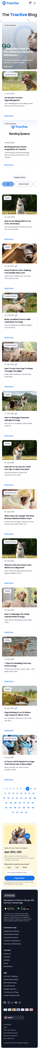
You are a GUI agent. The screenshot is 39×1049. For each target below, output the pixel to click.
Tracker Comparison (12, 941)
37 (19, 808)
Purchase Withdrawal (12, 944)
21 (13, 798)
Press (6, 963)
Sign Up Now (19, 878)
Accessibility (7, 1024)
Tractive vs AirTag (11, 992)
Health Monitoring (11, 979)
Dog (9, 867)
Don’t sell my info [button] (9, 1038)
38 (24, 808)
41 (13, 812)
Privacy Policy (19, 884)
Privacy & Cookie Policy (11, 1036)
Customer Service (11, 937)
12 (9, 793)
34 (6, 808)
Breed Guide (24, 184)
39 (28, 808)
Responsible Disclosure (11, 1033)
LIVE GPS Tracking (11, 976)
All (8, 184)
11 (5, 793)
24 (26, 798)
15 (21, 793)
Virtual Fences (9, 986)
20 (8, 798)
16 (25, 793)
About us (7, 954)
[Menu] (34, 3)
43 (21, 812)
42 (17, 812)
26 (35, 798)
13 (13, 793)
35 (11, 808)
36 (15, 808)
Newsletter (8, 966)
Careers (7, 957)
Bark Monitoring (10, 983)
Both (25, 867)
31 (24, 803)
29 (15, 803)
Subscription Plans (11, 934)
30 (20, 803)
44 (26, 812)
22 (17, 798)
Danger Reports (10, 989)
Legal (5, 1027)
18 (33, 793)
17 (29, 793)
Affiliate (7, 960)
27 (6, 803)
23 (21, 798)
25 (30, 798)
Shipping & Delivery (11, 931)
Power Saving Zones (12, 995)
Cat (16, 867)
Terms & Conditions (10, 1030)
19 (4, 798)
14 (17, 793)
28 (11, 803)
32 (28, 803)
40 (33, 808)
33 (33, 803)
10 (35, 788)
